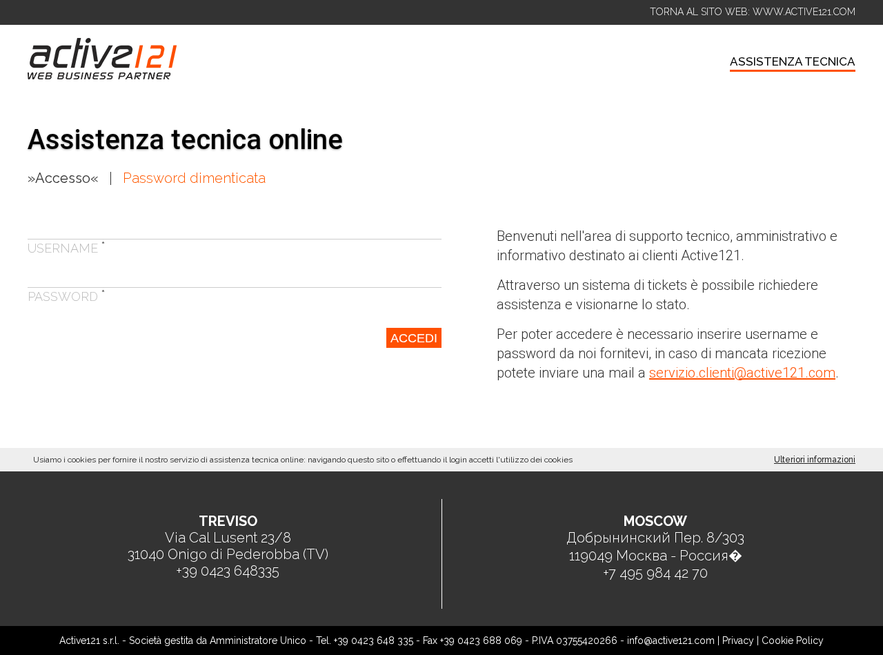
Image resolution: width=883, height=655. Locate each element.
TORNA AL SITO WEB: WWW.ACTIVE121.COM (752, 11)
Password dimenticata (194, 178)
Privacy (738, 640)
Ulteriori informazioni (814, 460)
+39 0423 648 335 (373, 640)
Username (67, 248)
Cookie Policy (793, 640)
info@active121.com (671, 640)
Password (67, 296)
